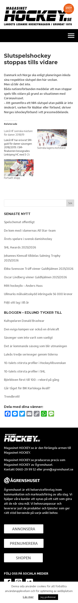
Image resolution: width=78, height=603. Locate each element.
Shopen (23, 557)
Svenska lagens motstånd (51, 147)
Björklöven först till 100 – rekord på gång (31, 380)
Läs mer (28, 596)
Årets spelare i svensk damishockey (28, 239)
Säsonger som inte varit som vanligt (28, 337)
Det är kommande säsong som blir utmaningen (35, 346)
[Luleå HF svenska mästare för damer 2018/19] (20, 142)
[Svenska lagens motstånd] (52, 137)
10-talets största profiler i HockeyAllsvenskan (35, 363)
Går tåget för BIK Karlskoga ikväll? (27, 388)
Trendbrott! (12, 396)
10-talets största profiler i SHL (24, 371)
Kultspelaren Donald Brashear (24, 321)
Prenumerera (24, 543)
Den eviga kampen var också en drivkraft (31, 329)
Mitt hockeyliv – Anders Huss (23, 285)
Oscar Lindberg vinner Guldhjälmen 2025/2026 (35, 277)
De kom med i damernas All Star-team (30, 230)
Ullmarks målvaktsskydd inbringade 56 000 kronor (38, 294)
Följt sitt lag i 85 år (16, 302)
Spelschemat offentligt (19, 222)
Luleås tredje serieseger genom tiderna (31, 354)
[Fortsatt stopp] (19, 167)
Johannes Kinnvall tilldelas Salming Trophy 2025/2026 (32, 258)
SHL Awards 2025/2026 (20, 247)
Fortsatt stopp (12, 177)
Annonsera (23, 529)
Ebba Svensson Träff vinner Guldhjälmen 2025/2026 (38, 268)
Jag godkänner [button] (48, 597)
